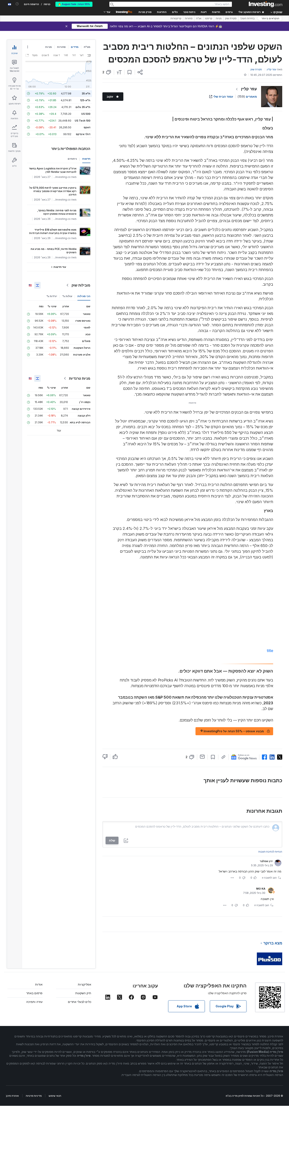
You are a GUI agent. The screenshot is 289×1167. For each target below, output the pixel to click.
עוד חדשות (60, 267)
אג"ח (198, 18)
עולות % (67, 296)
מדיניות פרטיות (34, 1095)
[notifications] (17, 4)
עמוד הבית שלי (223, 96)
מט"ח (87, 46)
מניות (219, 18)
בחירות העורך (247, 18)
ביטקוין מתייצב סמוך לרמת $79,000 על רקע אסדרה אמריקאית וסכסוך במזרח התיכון (52, 191)
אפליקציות (84, 984)
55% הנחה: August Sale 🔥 (74, 4)
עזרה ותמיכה (34, 1002)
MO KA (260, 888)
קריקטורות (176, 18)
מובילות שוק (81, 285)
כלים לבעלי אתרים (79, 1002)
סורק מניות (145, 12)
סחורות (189, 18)
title (270, 650)
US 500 (85, 113)
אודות (39, 984)
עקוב (110, 96)
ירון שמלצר (266, 861)
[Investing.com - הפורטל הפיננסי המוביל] (265, 4)
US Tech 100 (82, 120)
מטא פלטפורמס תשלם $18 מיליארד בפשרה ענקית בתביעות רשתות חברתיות (52, 231)
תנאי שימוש (55, 1095)
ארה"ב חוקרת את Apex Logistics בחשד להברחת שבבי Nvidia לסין (52, 170)
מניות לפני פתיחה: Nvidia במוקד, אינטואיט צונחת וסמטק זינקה (56, 212)
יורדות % (52, 296)
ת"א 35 (86, 93)
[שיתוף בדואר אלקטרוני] (202, 756)
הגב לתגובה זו (269, 877)
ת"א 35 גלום (83, 107)
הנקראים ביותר (270, 18)
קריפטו (208, 18)
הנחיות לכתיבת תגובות (270, 851)
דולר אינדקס (83, 134)
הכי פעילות (83, 296)
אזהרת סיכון (12, 1095)
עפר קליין (249, 89)
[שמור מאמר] (129, 72)
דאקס (87, 127)
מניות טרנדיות (79, 378)
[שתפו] (140, 72)
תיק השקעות (83, 993)
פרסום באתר (34, 993)
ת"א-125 (85, 100)
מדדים (74, 46)
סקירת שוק (231, 18)
